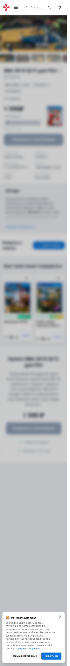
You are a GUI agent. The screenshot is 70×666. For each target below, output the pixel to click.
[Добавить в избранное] (26, 278)
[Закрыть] (60, 617)
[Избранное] (59, 7)
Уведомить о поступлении (33, 139)
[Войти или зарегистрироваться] (49, 7)
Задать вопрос (51, 245)
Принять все (51, 656)
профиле (21, 648)
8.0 (8, 18)
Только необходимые (25, 656)
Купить (26, 335)
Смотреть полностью (19, 226)
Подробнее (34, 648)
